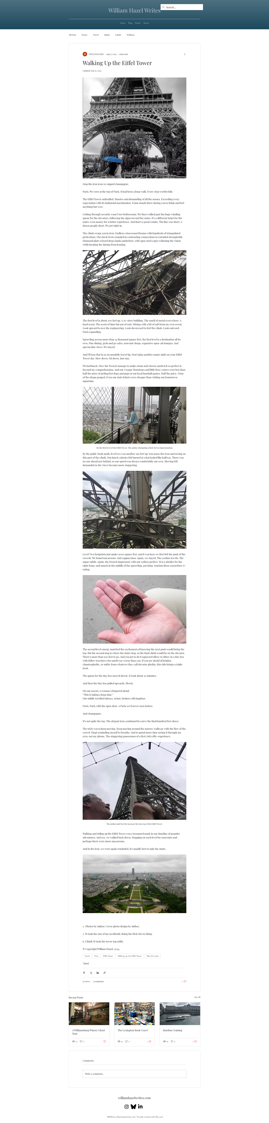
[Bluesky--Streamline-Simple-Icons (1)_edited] (133, 1106)
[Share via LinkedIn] (97, 972)
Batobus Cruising (172, 1030)
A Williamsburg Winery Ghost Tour (88, 1032)
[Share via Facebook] (84, 972)
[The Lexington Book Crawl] (134, 1013)
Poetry (84, 34)
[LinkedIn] (140, 1106)
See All (197, 997)
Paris (96, 956)
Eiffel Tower (108, 956)
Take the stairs (152, 956)
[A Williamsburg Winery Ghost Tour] (89, 1013)
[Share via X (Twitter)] (91, 972)
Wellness (130, 34)
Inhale (107, 34)
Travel (96, 34)
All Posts (72, 34)
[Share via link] (104, 972)
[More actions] (184, 54)
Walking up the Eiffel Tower (130, 956)
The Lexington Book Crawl (133, 1030)
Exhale (118, 34)
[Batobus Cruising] (180, 1013)
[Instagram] (126, 1106)
